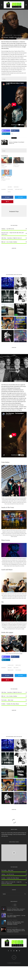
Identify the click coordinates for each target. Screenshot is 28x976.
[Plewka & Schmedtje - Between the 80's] (20, 296)
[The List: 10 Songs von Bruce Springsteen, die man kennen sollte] (7, 309)
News (2, 35)
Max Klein (9, 667)
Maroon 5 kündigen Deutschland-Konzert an (16, 142)
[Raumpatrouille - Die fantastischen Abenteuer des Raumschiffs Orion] (20, 309)
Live (8, 913)
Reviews (11, 913)
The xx (9, 191)
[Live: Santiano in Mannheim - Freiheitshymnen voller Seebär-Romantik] (7, 283)
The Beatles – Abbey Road (7, 700)
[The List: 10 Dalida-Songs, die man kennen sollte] (20, 283)
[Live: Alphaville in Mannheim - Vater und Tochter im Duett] (20, 336)
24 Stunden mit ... (7, 364)
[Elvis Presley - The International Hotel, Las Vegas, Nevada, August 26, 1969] (7, 336)
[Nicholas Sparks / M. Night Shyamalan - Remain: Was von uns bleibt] (20, 323)
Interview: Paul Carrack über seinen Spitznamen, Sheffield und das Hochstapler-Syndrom (15, 923)
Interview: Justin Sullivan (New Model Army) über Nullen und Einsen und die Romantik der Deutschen (16, 930)
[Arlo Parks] (18, 160)
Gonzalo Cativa (10, 665)
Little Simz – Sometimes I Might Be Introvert (11, 238)
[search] (25, 894)
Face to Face (9, 907)
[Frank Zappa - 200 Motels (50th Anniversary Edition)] (7, 323)
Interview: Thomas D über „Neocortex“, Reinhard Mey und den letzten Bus (16, 909)
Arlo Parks (15, 163)
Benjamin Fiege (14, 211)
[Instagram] (14, 950)
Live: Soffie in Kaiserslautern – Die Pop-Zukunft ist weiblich (16, 916)
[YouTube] (16, 950)
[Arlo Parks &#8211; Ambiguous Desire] (6, 160)
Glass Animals (10, 189)
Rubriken (13, 364)
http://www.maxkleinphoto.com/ (12, 564)
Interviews (15, 907)
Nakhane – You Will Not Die (7, 228)
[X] (11, 950)
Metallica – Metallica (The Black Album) (10, 704)
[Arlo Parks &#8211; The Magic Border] (6, 173)
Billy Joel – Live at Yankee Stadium (9, 242)
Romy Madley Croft (18, 189)
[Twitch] (19, 950)
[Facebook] (8, 950)
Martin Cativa (18, 665)
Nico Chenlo (16, 667)
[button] (6, 130)
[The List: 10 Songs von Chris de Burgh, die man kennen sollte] (7, 296)
